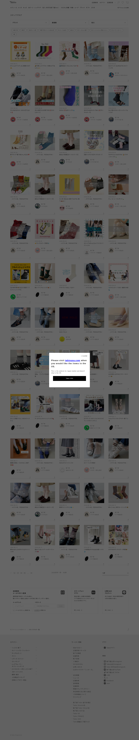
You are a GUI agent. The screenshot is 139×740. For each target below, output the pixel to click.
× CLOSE (84, 356)
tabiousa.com (72, 360)
